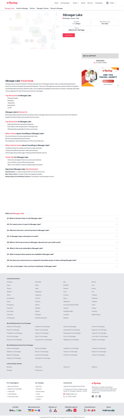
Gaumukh (10, 308)
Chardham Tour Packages (14, 333)
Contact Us (39, 396)
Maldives (9, 291)
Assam (73, 18)
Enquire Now (69, 35)
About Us (39, 389)
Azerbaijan (38, 282)
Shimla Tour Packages (98, 326)
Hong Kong (10, 305)
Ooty (65, 291)
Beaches (9, 367)
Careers (38, 399)
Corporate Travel (13, 396)
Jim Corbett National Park (71, 305)
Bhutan (94, 282)
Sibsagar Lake (9, 8)
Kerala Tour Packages (69, 326)
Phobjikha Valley (68, 311)
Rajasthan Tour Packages (99, 330)
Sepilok (37, 311)
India (77, 18)
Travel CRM (11, 391)
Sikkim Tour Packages (41, 330)
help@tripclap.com (71, 394)
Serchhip (94, 311)
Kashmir (65, 288)
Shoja (8, 301)
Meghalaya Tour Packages (71, 339)
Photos (32, 8)
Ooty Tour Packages (69, 336)
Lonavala (66, 314)
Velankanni (66, 301)
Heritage (9, 370)
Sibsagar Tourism (43, 8)
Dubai (8, 285)
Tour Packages (64, 3)
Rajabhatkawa (96, 314)
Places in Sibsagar (56, 8)
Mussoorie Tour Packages (14, 339)
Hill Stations (38, 367)
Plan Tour (90, 3)
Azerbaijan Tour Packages (42, 358)
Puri (93, 291)
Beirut (65, 298)
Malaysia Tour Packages (14, 358)
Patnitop (37, 301)
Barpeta (65, 318)
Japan (37, 288)
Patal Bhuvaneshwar (41, 318)
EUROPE (65, 285)
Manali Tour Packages (13, 330)
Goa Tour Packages (13, 336)
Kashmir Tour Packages (14, 326)
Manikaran (95, 298)
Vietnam (37, 298)
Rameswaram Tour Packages (72, 333)
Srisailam (94, 301)
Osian (93, 305)
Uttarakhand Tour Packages (71, 330)
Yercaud (65, 308)
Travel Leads (98, 3)
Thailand (94, 295)
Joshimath (10, 314)
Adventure (66, 367)
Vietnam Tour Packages (70, 351)
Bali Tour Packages (40, 348)
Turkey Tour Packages (98, 355)
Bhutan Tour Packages (41, 351)
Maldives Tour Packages (14, 351)
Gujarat (9, 288)
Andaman (10, 282)
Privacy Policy (40, 391)
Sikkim (9, 295)
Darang (94, 308)
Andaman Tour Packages (42, 326)
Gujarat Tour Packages (42, 333)
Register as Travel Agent (15, 389)
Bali (64, 282)
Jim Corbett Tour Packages (100, 336)
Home (56, 3)
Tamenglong (10, 318)
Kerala (93, 288)
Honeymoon (39, 370)
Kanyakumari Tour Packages (43, 339)
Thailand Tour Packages (99, 348)
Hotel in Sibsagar (22, 8)
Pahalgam (38, 314)
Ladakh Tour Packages (98, 339)
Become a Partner (13, 386)
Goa (93, 285)
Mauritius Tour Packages (99, 351)
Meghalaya (38, 291)
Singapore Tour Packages (71, 348)
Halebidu (37, 308)
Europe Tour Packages (41, 355)
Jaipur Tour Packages (41, 336)
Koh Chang (10, 311)
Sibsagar (67, 18)
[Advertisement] (42, 64)
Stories (83, 3)
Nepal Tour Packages (13, 355)
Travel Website (12, 394)
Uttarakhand (10, 298)
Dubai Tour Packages (13, 348)
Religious (94, 367)
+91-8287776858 (70, 396)
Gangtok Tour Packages (99, 333)
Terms (38, 394)
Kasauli (37, 305)
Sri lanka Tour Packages (70, 355)
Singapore (38, 295)
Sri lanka (65, 295)
